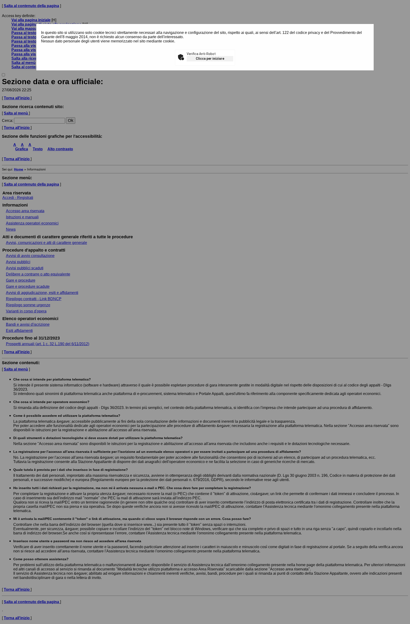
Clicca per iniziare (210, 58)
